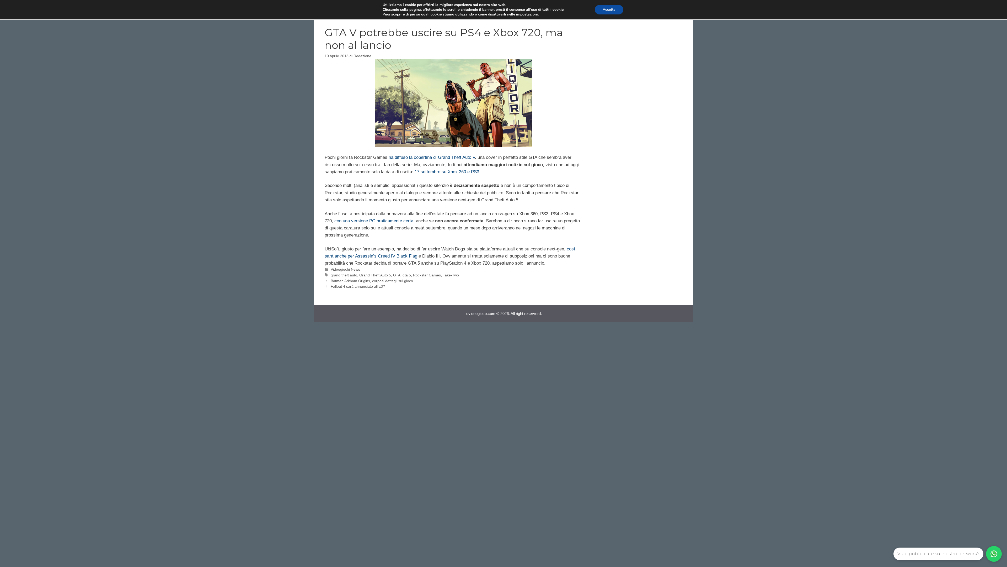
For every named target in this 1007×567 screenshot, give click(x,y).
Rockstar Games (427, 275)
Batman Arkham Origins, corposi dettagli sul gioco (372, 281)
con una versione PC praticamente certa (373, 220)
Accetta (609, 9)
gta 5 (407, 275)
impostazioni (527, 14)
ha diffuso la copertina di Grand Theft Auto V (432, 157)
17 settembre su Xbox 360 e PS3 (447, 171)
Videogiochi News (345, 269)
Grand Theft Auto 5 (375, 275)
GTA (396, 275)
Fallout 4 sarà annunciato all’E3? (358, 286)
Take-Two (451, 275)
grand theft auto (344, 275)
